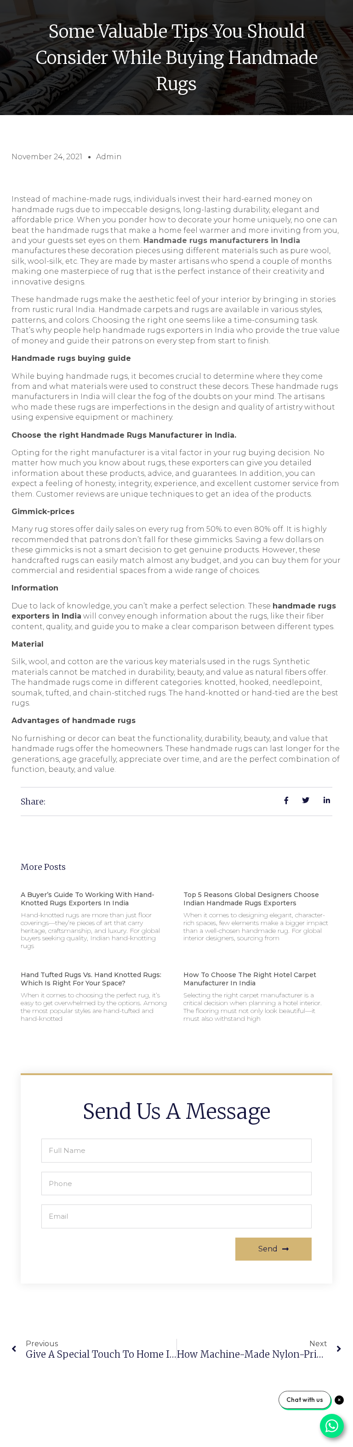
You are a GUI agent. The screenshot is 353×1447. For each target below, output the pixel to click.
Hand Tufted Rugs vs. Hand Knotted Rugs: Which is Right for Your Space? (91, 979)
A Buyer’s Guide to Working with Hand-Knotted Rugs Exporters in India (87, 899)
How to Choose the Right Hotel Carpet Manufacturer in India (249, 979)
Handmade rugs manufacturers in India (221, 240)
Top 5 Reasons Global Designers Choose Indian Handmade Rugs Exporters (251, 899)
